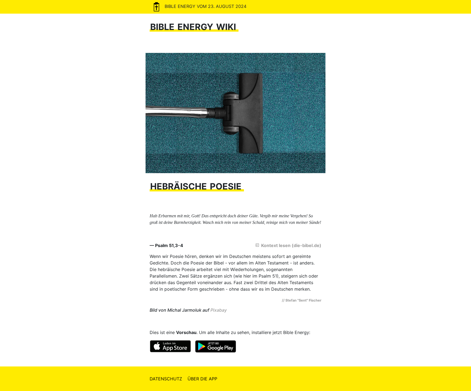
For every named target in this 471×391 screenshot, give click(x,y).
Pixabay (218, 310)
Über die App (202, 378)
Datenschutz (166, 378)
